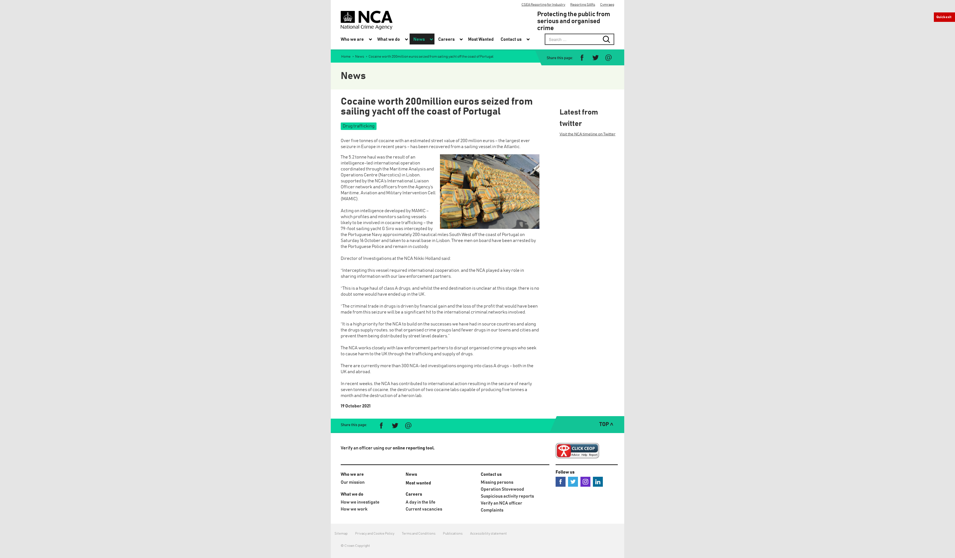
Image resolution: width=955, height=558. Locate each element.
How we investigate (360, 502)
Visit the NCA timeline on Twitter (588, 134)
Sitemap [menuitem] (341, 533)
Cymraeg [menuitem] (607, 4)
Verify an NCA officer (501, 503)
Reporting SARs (582, 4)
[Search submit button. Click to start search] (608, 39)
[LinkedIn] (598, 481)
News (411, 474)
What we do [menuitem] (388, 39)
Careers (414, 494)
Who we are (352, 474)
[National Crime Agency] (366, 20)
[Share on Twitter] (595, 58)
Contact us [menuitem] (511, 39)
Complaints (492, 510)
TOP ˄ (606, 424)
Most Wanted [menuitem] (481, 39)
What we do (352, 494)
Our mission (353, 482)
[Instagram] (585, 481)
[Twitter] (573, 481)
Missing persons (497, 482)
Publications (453, 533)
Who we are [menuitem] (352, 39)
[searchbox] (579, 39)
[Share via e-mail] (608, 58)
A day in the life (420, 502)
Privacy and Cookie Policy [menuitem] (374, 533)
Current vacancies (424, 509)
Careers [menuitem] (446, 39)
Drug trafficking (359, 126)
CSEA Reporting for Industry (543, 4)
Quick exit (944, 17)
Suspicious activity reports (507, 496)
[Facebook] (561, 481)
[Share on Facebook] (582, 58)
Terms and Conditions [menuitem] (418, 533)
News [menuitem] (419, 39)
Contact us (491, 474)
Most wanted (418, 483)
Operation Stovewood (502, 489)
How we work (354, 509)
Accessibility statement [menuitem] (488, 533)
